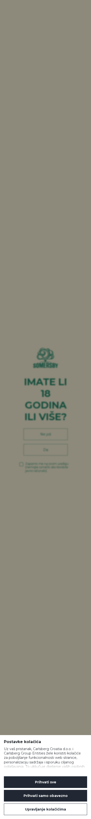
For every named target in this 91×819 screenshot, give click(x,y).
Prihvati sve (45, 782)
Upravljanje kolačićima (45, 809)
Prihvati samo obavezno (46, 796)
